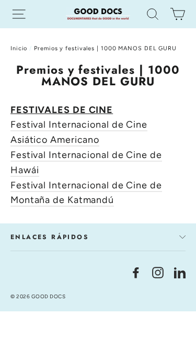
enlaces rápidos (49, 237)
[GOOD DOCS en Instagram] (158, 271)
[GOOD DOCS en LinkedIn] (180, 271)
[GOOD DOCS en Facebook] (136, 271)
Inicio (18, 48)
